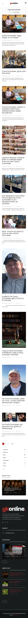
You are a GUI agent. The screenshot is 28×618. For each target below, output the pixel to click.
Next (12, 443)
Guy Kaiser (4, 40)
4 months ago (7, 556)
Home (10, 12)
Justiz (5, 65)
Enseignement (14, 460)
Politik (5, 30)
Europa (14, 463)
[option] (14, 487)
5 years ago (9, 357)
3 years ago (9, 40)
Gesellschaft (6, 152)
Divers (5, 291)
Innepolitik (5, 419)
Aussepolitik (14, 449)
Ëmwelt (14, 457)
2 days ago (6, 492)
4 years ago (9, 115)
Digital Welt (14, 452)
